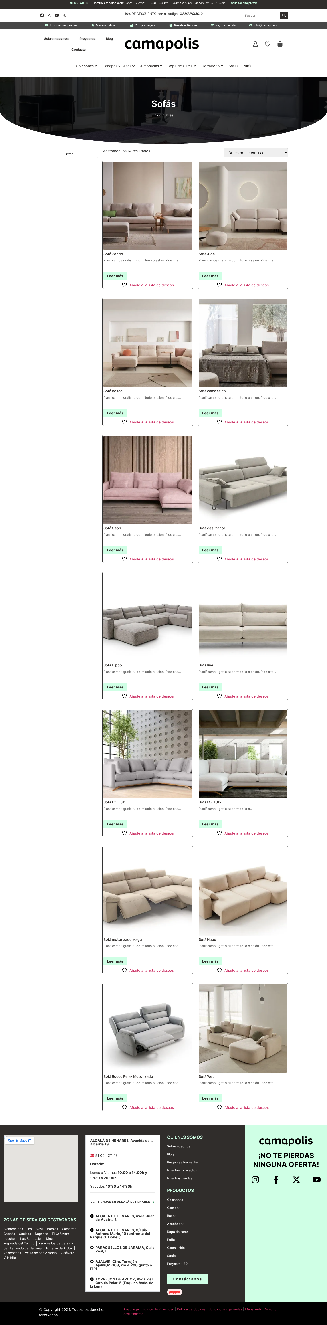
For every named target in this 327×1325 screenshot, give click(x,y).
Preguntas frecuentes (183, 1162)
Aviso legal (131, 1309)
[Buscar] (284, 15)
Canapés (173, 1208)
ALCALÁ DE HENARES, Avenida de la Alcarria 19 (121, 1142)
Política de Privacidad (157, 1309)
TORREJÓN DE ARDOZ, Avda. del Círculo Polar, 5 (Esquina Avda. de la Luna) (121, 1283)
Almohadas (149, 66)
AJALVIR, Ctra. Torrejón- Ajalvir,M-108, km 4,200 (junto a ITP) (121, 1265)
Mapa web (253, 1309)
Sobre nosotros (56, 38)
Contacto (78, 49)
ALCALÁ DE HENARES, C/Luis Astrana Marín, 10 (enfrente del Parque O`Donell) (120, 1233)
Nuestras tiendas (179, 1178)
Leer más (115, 276)
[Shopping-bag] (280, 44)
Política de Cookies (191, 1309)
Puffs (247, 66)
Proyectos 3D (177, 1264)
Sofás (233, 66)
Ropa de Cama (180, 66)
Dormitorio (211, 66)
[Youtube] (57, 15)
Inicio (158, 115)
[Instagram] (49, 15)
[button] (123, 1142)
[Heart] (267, 44)
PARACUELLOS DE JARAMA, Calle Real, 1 (125, 1249)
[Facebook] (42, 15)
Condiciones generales (225, 1309)
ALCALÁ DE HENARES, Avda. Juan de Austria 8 (125, 1218)
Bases (171, 1216)
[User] (255, 44)
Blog (109, 38)
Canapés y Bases (117, 66)
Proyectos (87, 38)
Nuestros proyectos (182, 1170)
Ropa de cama (178, 1232)
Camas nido (176, 1248)
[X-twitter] (64, 15)
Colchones (85, 66)
